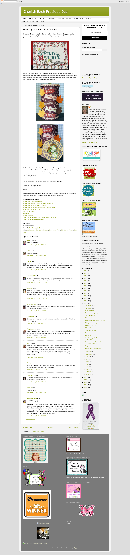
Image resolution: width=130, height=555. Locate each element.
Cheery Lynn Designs (41, 230)
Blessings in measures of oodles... (95, 318)
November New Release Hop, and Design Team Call (95, 342)
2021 (86, 283)
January (88, 374)
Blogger (75, 548)
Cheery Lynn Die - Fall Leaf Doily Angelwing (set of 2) (39, 217)
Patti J (92, 107)
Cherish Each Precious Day (46, 11)
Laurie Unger (31, 275)
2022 (86, 281)
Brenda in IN (31, 375)
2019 (86, 288)
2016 (86, 296)
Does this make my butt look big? (95, 320)
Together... (88, 346)
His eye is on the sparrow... (93, 323)
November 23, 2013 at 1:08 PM (36, 311)
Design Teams (78, 18)
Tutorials (88, 18)
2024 (86, 276)
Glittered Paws (31, 304)
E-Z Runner (64, 230)
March (88, 369)
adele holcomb (32, 398)
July (87, 359)
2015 (86, 298)
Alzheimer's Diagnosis (91, 425)
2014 (86, 301)
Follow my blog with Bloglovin (91, 78)
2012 (86, 377)
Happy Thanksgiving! (91, 313)
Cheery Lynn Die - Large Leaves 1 (33, 219)
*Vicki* (29, 261)
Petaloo (71, 230)
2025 (86, 273)
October (88, 351)
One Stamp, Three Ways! (93, 348)
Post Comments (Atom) (38, 431)
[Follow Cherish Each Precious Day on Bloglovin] (87, 87)
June (87, 361)
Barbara (29, 288)
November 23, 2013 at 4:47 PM (36, 323)
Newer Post (27, 427)
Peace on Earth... (90, 333)
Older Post (73, 427)
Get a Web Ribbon (90, 426)
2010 (86, 382)
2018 (86, 291)
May (87, 364)
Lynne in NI (30, 316)
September (89, 354)
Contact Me (33, 18)
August (88, 356)
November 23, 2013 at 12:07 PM (37, 298)
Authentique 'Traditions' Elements (33, 201)
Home (24, 18)
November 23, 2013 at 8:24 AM (36, 270)
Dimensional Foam (54, 230)
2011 (85, 380)
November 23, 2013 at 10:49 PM (37, 369)
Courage (88, 335)
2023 (86, 278)
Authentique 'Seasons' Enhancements (34, 205)
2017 (86, 293)
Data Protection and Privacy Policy (33, 21)
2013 (86, 303)
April (87, 366)
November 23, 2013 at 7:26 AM (36, 255)
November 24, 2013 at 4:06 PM (36, 392)
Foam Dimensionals (29, 211)
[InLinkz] (83, 395)
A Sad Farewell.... (90, 310)
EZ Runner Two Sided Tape (31, 209)
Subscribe (95, 38)
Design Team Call (90, 325)
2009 (86, 385)
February (89, 371)
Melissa (29, 387)
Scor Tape (26, 213)
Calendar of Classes (64, 18)
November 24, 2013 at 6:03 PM (36, 416)
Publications (51, 18)
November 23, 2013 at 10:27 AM (37, 282)
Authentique (31, 230)
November (89, 308)
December (89, 305)
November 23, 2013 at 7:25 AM (36, 245)
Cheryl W (30, 363)
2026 (86, 271)
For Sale (42, 18)
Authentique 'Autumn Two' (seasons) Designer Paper (39, 207)
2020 (86, 286)
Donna (29, 240)
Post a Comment (30, 419)
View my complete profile (89, 142)
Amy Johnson (31, 329)
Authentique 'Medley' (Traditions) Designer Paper (38, 203)
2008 (86, 387)
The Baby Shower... (91, 330)
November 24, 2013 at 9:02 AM (36, 382)
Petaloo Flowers (28, 215)
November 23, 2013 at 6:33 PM (36, 337)
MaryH (29, 343)
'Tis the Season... (90, 315)
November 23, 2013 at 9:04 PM (36, 357)
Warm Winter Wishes (91, 328)
